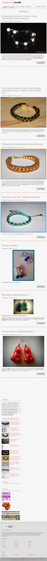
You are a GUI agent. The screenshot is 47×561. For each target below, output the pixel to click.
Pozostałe (11, 7)
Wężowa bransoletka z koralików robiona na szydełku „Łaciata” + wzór (15, 452)
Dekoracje (28, 6)
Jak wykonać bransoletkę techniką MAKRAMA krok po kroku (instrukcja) (15, 434)
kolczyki (30, 369)
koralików (4, 369)
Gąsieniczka (17, 542)
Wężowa (16, 547)
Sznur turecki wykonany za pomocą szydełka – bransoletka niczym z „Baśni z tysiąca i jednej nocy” (22, 90)
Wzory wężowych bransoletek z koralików (14, 445)
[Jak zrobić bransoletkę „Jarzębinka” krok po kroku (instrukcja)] (4, 470)
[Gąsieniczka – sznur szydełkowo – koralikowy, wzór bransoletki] (4, 475)
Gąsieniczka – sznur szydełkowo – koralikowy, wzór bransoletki (15, 475)
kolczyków (23, 234)
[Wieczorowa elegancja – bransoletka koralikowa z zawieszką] (4, 464)
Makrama (24, 200)
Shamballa (20, 21)
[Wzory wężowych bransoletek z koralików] (4, 447)
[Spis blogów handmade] (11, 519)
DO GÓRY (34, 559)
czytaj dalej (41, 63)
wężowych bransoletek (20, 59)
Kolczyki (22, 6)
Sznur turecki (19, 95)
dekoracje (41, 369)
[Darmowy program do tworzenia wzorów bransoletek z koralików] (4, 430)
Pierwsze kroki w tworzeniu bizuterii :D (18, 331)
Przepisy (5, 7)
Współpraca (4, 556)
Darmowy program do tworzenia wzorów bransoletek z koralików (14, 429)
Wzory (17, 6)
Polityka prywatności (32, 554)
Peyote (29, 544)
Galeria (38, 6)
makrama (29, 234)
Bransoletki (6, 6)
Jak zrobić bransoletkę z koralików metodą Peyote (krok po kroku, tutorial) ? (15, 423)
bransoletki (18, 234)
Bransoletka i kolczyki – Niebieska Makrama (21, 197)
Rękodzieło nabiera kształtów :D (15, 295)
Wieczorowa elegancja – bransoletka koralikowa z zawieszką (15, 463)
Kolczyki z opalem (10, 245)
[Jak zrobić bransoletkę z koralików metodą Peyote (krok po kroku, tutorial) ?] (4, 424)
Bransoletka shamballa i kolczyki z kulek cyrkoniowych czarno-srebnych (19, 17)
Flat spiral (19, 147)
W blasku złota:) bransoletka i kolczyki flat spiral (22, 144)
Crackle (16, 541)
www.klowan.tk (27, 559)
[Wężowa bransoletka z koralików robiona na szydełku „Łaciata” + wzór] (4, 453)
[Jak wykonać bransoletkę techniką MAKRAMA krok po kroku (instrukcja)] (4, 435)
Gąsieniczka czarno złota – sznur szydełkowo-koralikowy (15, 440)
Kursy (12, 6)
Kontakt (43, 6)
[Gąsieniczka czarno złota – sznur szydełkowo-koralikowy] (4, 441)
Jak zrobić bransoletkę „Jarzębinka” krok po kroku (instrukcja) (15, 469)
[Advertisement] (23, 76)
